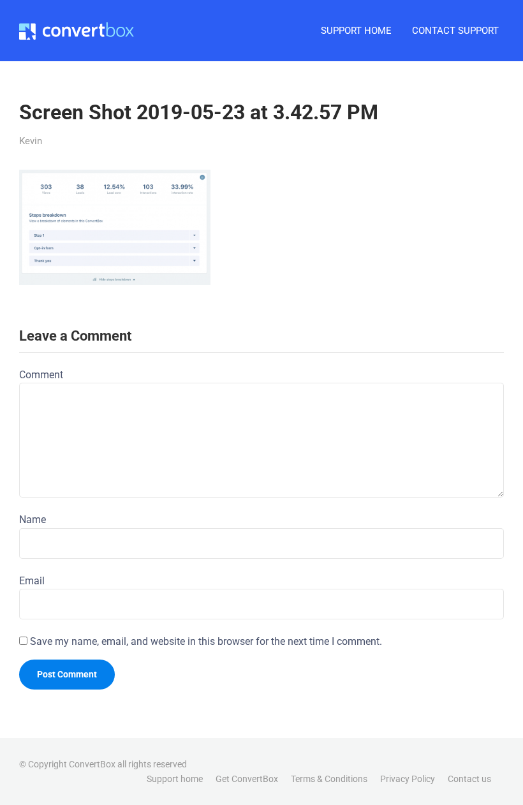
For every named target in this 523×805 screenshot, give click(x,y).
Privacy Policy (407, 779)
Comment (41, 375)
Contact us (469, 779)
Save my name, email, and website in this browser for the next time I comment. (206, 641)
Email (32, 581)
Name (32, 519)
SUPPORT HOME (356, 30)
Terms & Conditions (329, 779)
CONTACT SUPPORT (455, 30)
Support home (175, 779)
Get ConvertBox (247, 779)
